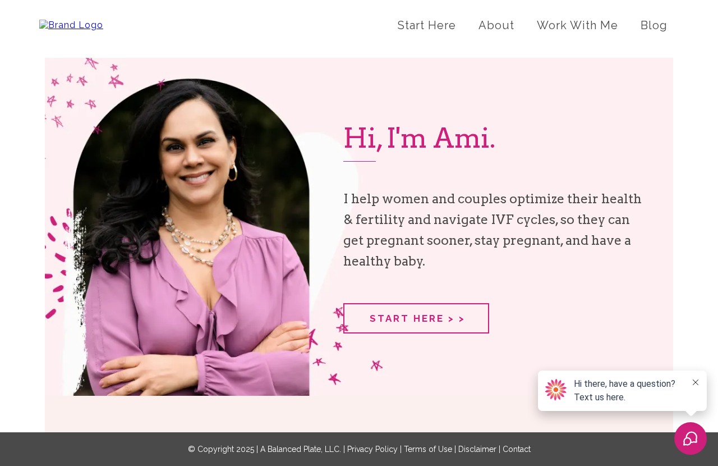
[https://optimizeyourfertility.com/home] (71, 25)
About (496, 25)
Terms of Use (428, 449)
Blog (654, 25)
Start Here (427, 25)
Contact (517, 449)
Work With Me (577, 25)
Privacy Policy (373, 449)
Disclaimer (477, 449)
